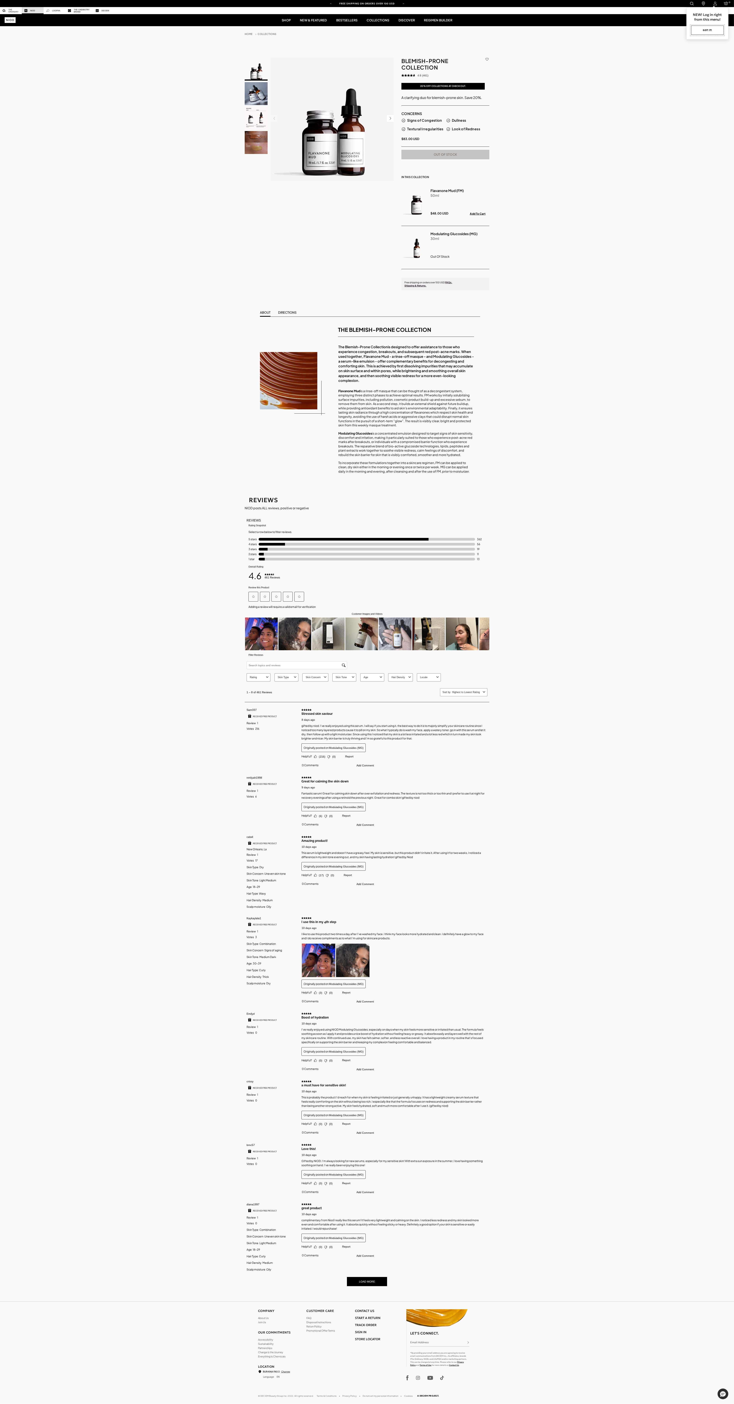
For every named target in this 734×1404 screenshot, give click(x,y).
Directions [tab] (287, 312)
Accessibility (265, 1339)
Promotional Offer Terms (320, 1330)
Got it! (707, 30)
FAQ (308, 1318)
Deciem (105, 11)
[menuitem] (11, 10)
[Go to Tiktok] (442, 1378)
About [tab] (265, 312)
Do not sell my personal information (380, 1396)
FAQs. (448, 282)
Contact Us (454, 1365)
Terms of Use (425, 1365)
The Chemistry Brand (81, 11)
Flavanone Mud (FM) (447, 190)
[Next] (403, 3)
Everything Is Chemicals (272, 1356)
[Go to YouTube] (430, 1378)
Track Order (366, 1325)
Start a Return (367, 1318)
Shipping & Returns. (415, 285)
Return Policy (314, 1326)
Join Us (262, 1322)
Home (249, 34)
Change (285, 1371)
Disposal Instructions (318, 1322)
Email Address (419, 1342)
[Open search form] (691, 3)
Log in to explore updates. (367, 4)
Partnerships (265, 1348)
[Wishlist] (487, 59)
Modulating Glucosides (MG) (453, 234)
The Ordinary (13, 11)
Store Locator (367, 1339)
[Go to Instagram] (418, 1378)
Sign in (360, 1332)
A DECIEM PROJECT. (428, 1395)
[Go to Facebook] (407, 1378)
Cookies (408, 1396)
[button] (286, 20)
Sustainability (266, 1343)
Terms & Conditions (327, 1396)
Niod (32, 11)
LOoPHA (56, 11)
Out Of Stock (445, 154)
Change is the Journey (270, 1352)
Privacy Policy (349, 1396)
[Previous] (331, 3)
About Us (263, 1318)
